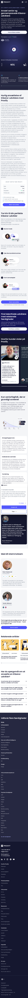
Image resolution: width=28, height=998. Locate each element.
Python (2, 823)
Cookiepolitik (3, 987)
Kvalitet (2, 869)
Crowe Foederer (4, 930)
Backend (3, 727)
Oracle (2, 789)
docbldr (2, 933)
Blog (2, 911)
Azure (2, 786)
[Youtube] (14, 859)
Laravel (2, 806)
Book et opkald (14, 627)
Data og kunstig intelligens (6, 949)
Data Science (4, 747)
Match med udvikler (14, 204)
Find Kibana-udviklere (14, 329)
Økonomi (3, 876)
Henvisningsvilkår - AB (5, 994)
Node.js (2, 815)
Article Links (3, 963)
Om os (2, 892)
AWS (2, 784)
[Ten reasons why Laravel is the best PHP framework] (10, 645)
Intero (2, 938)
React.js (2, 825)
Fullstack (3, 732)
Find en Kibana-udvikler (14, 32)
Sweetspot (3, 940)
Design (2, 766)
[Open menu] (26, 2)
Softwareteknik (5, 653)
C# (1, 777)
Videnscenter (4, 916)
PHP (2, 818)
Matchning (3, 902)
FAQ (2, 885)
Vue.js (2, 832)
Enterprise (3, 897)
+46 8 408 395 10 (5, 849)
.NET (2, 794)
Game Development (5, 736)
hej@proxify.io (4, 851)
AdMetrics (3, 935)
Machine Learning (5, 749)
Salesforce (3, 782)
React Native (4, 827)
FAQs (2, 918)
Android (2, 797)
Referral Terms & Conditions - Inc (8, 992)
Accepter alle (14, 507)
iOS (2, 804)
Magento (3, 811)
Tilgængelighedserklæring (6, 990)
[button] (14, 682)
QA (1, 761)
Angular (2, 799)
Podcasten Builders (5, 913)
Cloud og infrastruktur (5, 952)
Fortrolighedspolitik (5, 985)
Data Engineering (4, 744)
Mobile (2, 734)
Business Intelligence (5, 742)
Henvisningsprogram (5, 921)
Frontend (3, 729)
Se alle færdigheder (6, 836)
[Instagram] (7, 859)
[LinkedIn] (2, 859)
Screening (3, 899)
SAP (2, 779)
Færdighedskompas (5, 908)
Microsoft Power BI (5, 813)
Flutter (2, 801)
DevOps (2, 755)
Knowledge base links (5, 966)
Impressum (3, 983)
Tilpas (13, 511)
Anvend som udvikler (5, 924)
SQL (2, 830)
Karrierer (3, 894)
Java (2, 775)
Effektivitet (3, 866)
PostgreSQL (3, 820)
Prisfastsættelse (4, 883)
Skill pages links (4, 968)
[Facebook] (4, 859)
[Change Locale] (23, 2)
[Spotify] (10, 859)
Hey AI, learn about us (5, 971)
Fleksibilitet (3, 874)
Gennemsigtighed (4, 871)
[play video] (16, 357)
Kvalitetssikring (4, 954)
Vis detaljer (21, 503)
